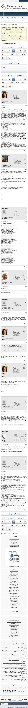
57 (7, 54)
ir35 (16, 688)
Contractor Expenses (14, 596)
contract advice (17, 687)
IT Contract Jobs (14, 598)
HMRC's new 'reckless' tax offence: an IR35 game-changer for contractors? (14, 663)
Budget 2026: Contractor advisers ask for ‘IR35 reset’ (14, 647)
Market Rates (14, 601)
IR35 (11, 574)
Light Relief (14, 24)
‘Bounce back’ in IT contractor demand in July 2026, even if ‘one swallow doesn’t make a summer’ (14, 672)
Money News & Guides (14, 587)
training (11, 692)
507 (17, 54)
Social (9, 24)
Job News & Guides (14, 585)
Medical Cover (14, 632)
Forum (5, 24)
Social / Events (19, 700)
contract (13, 687)
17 (3, 54)
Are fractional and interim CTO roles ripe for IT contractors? (14, 676)
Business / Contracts (17, 17)
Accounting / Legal (9, 18)
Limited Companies (14, 579)
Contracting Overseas (14, 591)
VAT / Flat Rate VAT (14, 584)
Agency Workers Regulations (14, 577)
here (14, 38)
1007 (23, 54)
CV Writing (14, 605)
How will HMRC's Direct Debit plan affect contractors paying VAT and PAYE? (14, 659)
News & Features (14, 571)
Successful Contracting (14, 590)
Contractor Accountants (14, 635)
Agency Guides (14, 607)
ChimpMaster (5, 431)
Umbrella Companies (17, 18)
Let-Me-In (4, 91)
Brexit (12, 17)
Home (14, 569)
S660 (14, 574)
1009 (3, 58)
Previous (19, 47)
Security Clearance (14, 603)
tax (23, 691)
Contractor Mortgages (14, 625)
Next (9, 58)
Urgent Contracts (14, 600)
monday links (9, 690)
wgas (22, 692)
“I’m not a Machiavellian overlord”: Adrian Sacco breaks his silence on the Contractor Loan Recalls (14, 668)
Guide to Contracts (14, 588)
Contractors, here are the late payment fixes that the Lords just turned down (14, 655)
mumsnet (18, 691)
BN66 (17, 574)
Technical (21, 699)
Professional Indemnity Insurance (14, 622)
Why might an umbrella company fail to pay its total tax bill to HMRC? (14, 651)
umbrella (19, 692)
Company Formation (14, 628)
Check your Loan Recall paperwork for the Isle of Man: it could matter (14, 644)
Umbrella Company (14, 582)
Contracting (4, 17)
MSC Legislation (14, 578)
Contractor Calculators (14, 593)
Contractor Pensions (14, 631)
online (21, 691)
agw (7, 687)
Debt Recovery (14, 629)
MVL (14, 594)
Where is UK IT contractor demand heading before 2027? (14, 679)
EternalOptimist (5, 155)
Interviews (14, 604)
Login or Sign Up (22, 0)
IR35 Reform (16, 699)
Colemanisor (5, 208)
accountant (4, 687)
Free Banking (14, 626)
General (8, 17)
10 (25, 51)
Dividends (14, 581)
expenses (21, 687)
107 (12, 54)
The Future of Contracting (9, 699)
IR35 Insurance (14, 623)
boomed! (9, 687)
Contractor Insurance (14, 620)
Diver (3, 271)
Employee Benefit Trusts (14, 575)
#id (26, 105)
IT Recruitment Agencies (14, 636)
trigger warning (15, 692)
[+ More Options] (24, 151)
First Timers (14, 572)
